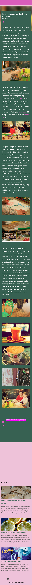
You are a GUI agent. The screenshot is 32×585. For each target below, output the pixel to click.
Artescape (22, 112)
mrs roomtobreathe (11, 3)
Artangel (19, 98)
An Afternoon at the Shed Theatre (11, 561)
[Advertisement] (16, 461)
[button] (3, 22)
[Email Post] (3, 422)
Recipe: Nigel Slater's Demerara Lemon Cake (13, 532)
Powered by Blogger (17, 579)
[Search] (30, 3)
